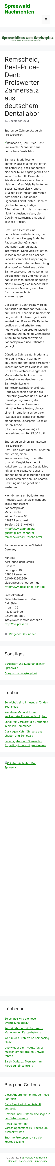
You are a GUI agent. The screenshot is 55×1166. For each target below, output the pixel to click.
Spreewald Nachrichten (19, 9)
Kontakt (12, 1161)
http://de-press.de (16, 624)
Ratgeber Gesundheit (22, 634)
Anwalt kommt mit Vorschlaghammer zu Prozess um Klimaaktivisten (26, 1128)
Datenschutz (25, 1161)
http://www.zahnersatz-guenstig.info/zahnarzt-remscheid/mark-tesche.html (23, 533)
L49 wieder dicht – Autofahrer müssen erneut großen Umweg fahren (24, 1052)
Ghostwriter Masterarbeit (21, 673)
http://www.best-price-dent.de (25, 586)
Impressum (41, 1161)
